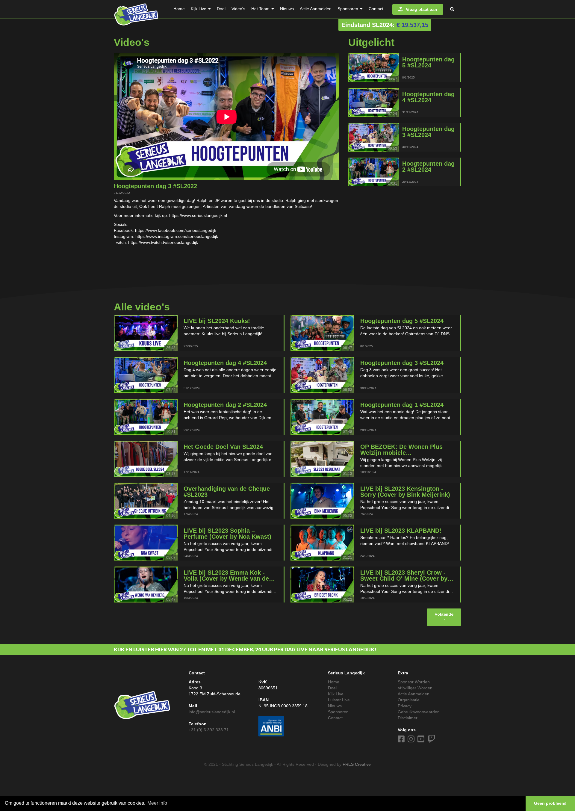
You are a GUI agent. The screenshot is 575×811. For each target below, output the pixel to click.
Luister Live (339, 699)
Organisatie (409, 699)
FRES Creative (357, 764)
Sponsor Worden (414, 681)
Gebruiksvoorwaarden (419, 711)
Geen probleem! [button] (550, 803)
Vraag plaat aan (417, 9)
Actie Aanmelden (413, 693)
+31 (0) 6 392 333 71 (209, 729)
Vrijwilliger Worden (415, 687)
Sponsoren (338, 711)
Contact (335, 717)
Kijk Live (336, 693)
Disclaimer (407, 717)
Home (333, 681)
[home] (136, 13)
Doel (332, 687)
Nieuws (335, 705)
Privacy (404, 705)
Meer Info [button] (157, 803)
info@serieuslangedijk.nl (212, 711)
